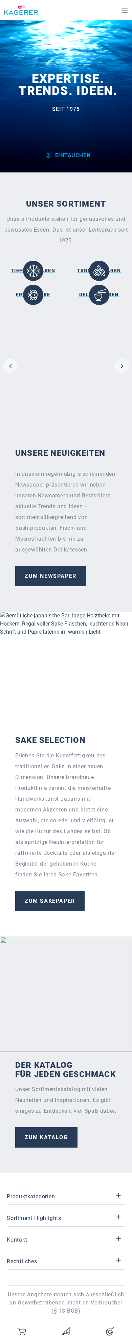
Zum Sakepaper (50, 901)
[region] (66, 365)
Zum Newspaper (50, 576)
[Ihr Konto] (110, 1331)
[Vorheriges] (10, 366)
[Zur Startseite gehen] (21, 10)
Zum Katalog (46, 1137)
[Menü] (124, 10)
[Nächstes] (122, 366)
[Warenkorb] (22, 1331)
